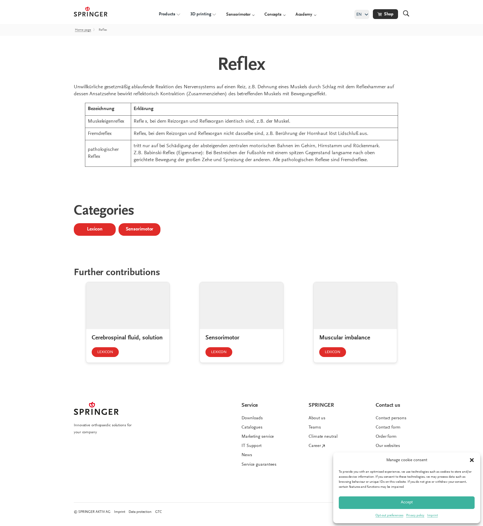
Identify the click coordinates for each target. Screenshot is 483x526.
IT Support (252, 446)
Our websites (388, 446)
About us (317, 418)
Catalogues (252, 427)
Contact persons (391, 418)
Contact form (388, 427)
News (247, 455)
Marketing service (258, 436)
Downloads (252, 418)
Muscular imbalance (344, 338)
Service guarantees (259, 464)
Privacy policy (415, 515)
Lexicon (94, 229)
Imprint (432, 515)
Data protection (140, 512)
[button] (472, 460)
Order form (386, 436)
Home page (83, 30)
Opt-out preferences (389, 515)
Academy (303, 14)
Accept (407, 502)
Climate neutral (323, 436)
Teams (315, 427)
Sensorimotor (238, 14)
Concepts (272, 14)
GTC (158, 512)
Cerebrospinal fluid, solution (127, 338)
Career (315, 446)
